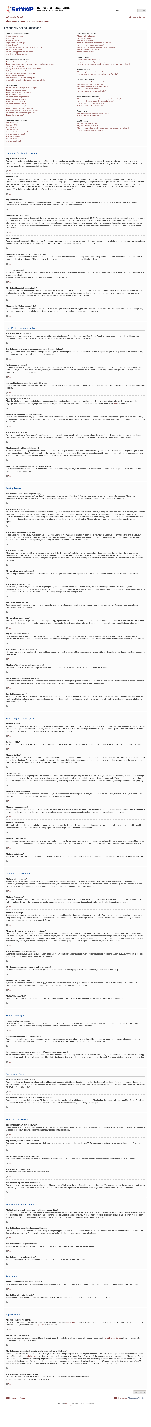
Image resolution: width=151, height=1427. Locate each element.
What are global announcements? (17, 132)
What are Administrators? (86, 36)
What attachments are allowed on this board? (93, 113)
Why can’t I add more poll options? (18, 97)
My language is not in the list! (16, 71)
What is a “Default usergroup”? (88, 49)
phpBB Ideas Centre (113, 1338)
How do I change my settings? (16, 62)
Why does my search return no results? (91, 84)
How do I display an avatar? (16, 75)
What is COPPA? (12, 38)
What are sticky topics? (14, 136)
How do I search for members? (88, 89)
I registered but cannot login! (16, 43)
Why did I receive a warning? (16, 106)
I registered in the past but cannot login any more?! (24, 47)
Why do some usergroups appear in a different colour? (96, 47)
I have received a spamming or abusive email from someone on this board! (103, 64)
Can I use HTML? (12, 125)
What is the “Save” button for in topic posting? (22, 110)
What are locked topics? (14, 138)
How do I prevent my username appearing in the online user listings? (30, 64)
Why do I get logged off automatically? (19, 52)
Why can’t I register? (13, 40)
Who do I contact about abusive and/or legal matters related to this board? (103, 128)
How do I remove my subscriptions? (90, 105)
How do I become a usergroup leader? (90, 45)
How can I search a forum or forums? (90, 82)
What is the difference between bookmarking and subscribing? (99, 99)
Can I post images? (12, 129)
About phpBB (38, 1325)
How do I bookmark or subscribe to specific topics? (95, 101)
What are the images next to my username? (21, 73)
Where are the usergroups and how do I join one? (94, 43)
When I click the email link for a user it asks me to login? (25, 80)
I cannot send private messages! (88, 59)
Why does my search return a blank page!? (92, 86)
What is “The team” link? (85, 52)
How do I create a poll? (14, 94)
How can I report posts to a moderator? (20, 108)
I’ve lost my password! (14, 49)
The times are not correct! (15, 66)
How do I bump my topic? (15, 115)
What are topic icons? (13, 141)
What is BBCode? (12, 123)
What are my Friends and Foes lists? (90, 72)
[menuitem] (20, 17)
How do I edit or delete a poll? (16, 99)
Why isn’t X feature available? (87, 126)
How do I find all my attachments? (89, 115)
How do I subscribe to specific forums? (91, 103)
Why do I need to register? (15, 36)
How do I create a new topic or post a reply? (21, 88)
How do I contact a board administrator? (91, 130)
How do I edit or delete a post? (16, 90)
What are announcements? (15, 134)
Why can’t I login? (12, 45)
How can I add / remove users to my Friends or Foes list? (97, 74)
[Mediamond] (20, 8)
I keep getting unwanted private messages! (92, 62)
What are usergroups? (85, 40)
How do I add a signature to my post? (19, 92)
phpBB (116, 404)
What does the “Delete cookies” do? (18, 54)
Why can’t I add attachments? (16, 104)
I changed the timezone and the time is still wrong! (23, 69)
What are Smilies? (12, 127)
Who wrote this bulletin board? (87, 123)
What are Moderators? (85, 38)
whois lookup (32, 1356)
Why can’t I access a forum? (16, 101)
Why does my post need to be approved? (20, 113)
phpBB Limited (72, 1322)
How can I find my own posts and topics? (91, 91)
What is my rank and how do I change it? (20, 78)
